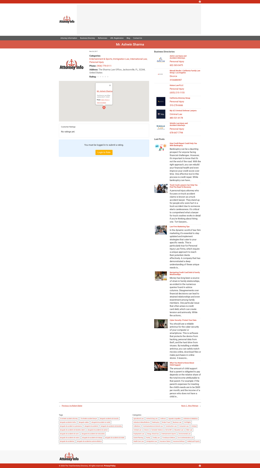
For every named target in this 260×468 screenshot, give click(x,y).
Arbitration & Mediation (190, 418)
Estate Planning (138, 437)
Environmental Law (185, 434)
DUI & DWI (168, 430)
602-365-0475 (176, 65)
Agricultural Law (138, 418)
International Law (138, 59)
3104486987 (176, 80)
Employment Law (138, 434)
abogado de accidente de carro (69, 434)
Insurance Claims (165, 441)
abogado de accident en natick (100, 422)
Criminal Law (176, 114)
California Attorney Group (180, 98)
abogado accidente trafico (68, 422)
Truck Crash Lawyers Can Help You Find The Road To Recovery (184, 186)
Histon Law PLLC (177, 85)
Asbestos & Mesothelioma (141, 422)
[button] (104, 108)
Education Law (179, 430)
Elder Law (189, 430)
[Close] (110, 85)
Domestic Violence (157, 430)
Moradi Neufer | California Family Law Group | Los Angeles (185, 72)
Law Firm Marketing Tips (180, 227)
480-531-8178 (176, 118)
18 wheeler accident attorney (69, 418)
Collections (136, 426)
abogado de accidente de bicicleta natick (72, 430)
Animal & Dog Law (152, 418)
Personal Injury (96, 62)
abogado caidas (84, 422)
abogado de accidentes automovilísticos (89, 441)
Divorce (173, 76)
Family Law (156, 437)
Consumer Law (184, 426)
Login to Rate (104, 152)
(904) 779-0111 (104, 66)
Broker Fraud (166, 422)
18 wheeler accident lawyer (88, 418)
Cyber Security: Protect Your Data (183, 320)
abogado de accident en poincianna (71, 426)
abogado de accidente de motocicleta (93, 434)
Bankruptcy (155, 422)
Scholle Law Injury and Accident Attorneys (179, 124)
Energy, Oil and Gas (153, 434)
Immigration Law (121, 59)
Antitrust (163, 418)
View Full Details (101, 102)
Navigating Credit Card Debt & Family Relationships (185, 273)
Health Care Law (138, 441)
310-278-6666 (176, 105)
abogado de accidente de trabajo (92, 437)
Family (148, 437)
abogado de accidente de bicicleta (111, 426)
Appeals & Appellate (174, 418)
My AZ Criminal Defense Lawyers (183, 111)
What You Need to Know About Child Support (182, 364)
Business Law (177, 422)
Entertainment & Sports (100, 59)
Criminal (193, 426)
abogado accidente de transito (109, 418)
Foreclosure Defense (168, 437)
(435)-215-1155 (177, 92)
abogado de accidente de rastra (69, 437)
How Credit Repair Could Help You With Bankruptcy (183, 144)
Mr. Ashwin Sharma (104, 91)
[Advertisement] (138, 20)
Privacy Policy (109, 466)
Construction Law (171, 426)
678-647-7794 (176, 132)
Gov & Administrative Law (186, 437)
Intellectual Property (193, 441)
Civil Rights (187, 422)
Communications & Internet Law (153, 426)
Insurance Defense (178, 441)
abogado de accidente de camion (97, 430)
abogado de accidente (91, 426)
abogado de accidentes (67, 441)
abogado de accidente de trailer (114, 437)
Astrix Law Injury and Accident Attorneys (178, 57)
